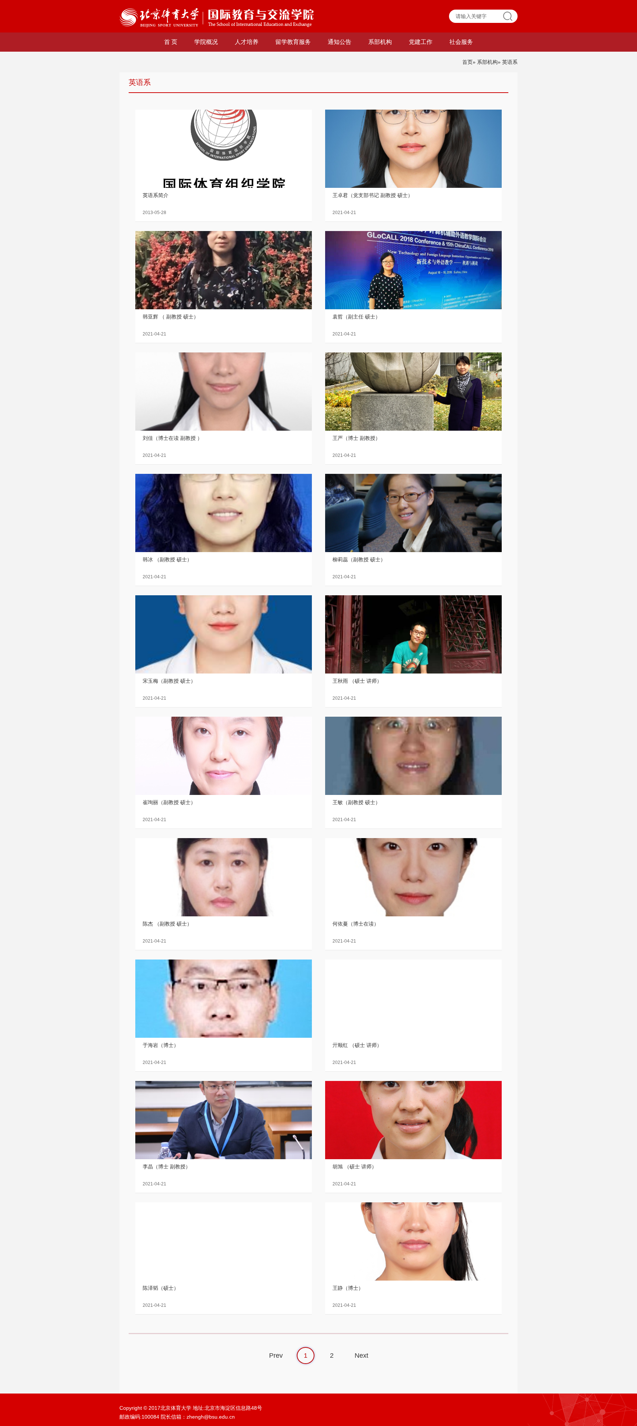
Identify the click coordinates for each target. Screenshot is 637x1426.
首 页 (170, 42)
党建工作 (420, 42)
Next (361, 1355)
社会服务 (461, 42)
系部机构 (380, 42)
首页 (467, 62)
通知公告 (339, 42)
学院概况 (206, 42)
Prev (276, 1355)
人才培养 (246, 42)
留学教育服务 (293, 42)
